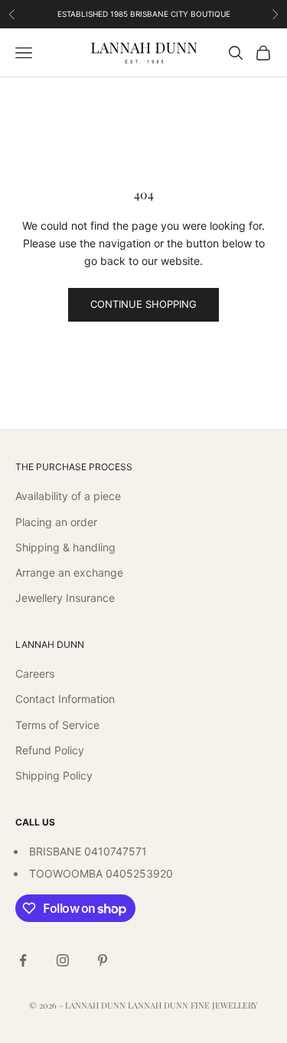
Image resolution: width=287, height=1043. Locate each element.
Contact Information (65, 698)
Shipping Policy (54, 775)
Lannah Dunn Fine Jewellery (193, 1005)
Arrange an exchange (69, 572)
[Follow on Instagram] (62, 960)
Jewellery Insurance (65, 597)
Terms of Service (57, 724)
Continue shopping (143, 304)
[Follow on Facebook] (23, 960)
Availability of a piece (68, 495)
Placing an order (56, 521)
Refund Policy (49, 750)
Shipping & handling (65, 547)
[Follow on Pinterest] (102, 960)
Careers (34, 673)
